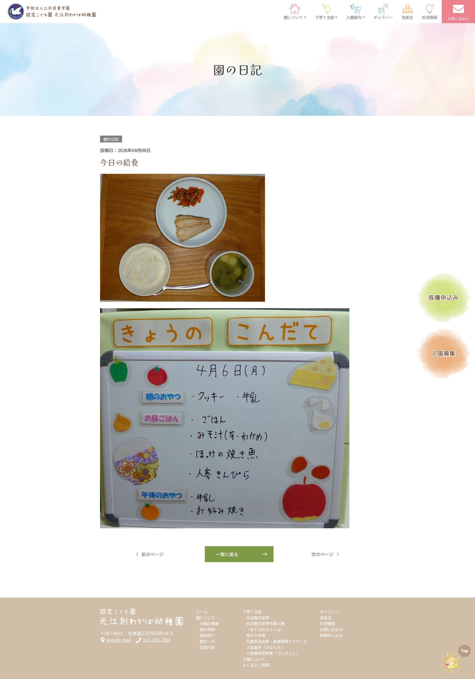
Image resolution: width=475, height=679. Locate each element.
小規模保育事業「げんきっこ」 (273, 653)
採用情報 (327, 623)
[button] (294, 11)
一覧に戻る (227, 554)
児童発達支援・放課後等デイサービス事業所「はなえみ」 (277, 644)
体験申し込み (331, 635)
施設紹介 (207, 635)
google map (119, 639)
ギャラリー (329, 611)
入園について (254, 659)
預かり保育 (255, 635)
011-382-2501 (156, 639)
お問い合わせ (331, 629)
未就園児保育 (257, 617)
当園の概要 (209, 623)
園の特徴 (207, 629)
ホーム (202, 611)
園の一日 (207, 641)
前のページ (153, 554)
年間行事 (207, 647)
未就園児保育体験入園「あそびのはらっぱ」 (265, 626)
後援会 (325, 617)
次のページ (322, 554)
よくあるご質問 (255, 665)
